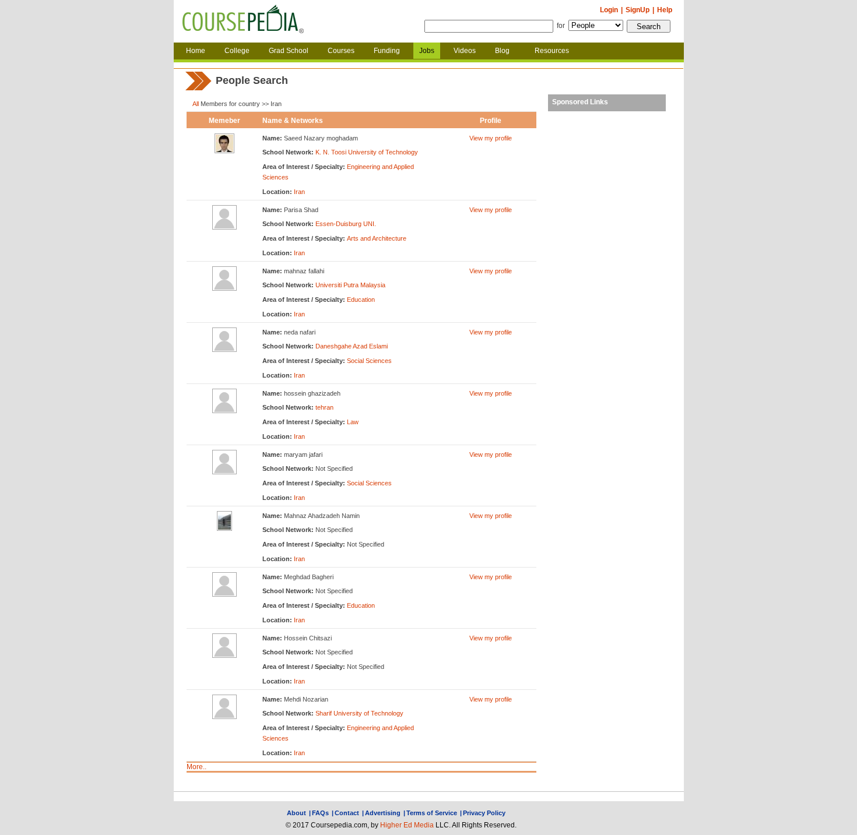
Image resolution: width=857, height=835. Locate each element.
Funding (387, 51)
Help (664, 10)
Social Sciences (369, 360)
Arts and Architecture (376, 238)
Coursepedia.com (243, 21)
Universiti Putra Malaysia (350, 284)
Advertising (383, 812)
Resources (552, 51)
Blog (502, 51)
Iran (299, 191)
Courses (341, 51)
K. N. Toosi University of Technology (366, 152)
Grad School (288, 51)
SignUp (637, 10)
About (296, 812)
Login (609, 10)
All (195, 103)
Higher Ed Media (407, 825)
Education (361, 299)
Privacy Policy (484, 812)
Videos (465, 51)
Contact (347, 812)
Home (195, 51)
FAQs (320, 812)
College (237, 51)
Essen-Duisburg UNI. (345, 223)
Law (353, 421)
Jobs (426, 51)
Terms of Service (431, 812)
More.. (196, 767)
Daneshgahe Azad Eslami (351, 346)
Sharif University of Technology (359, 713)
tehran (324, 407)
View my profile (490, 138)
